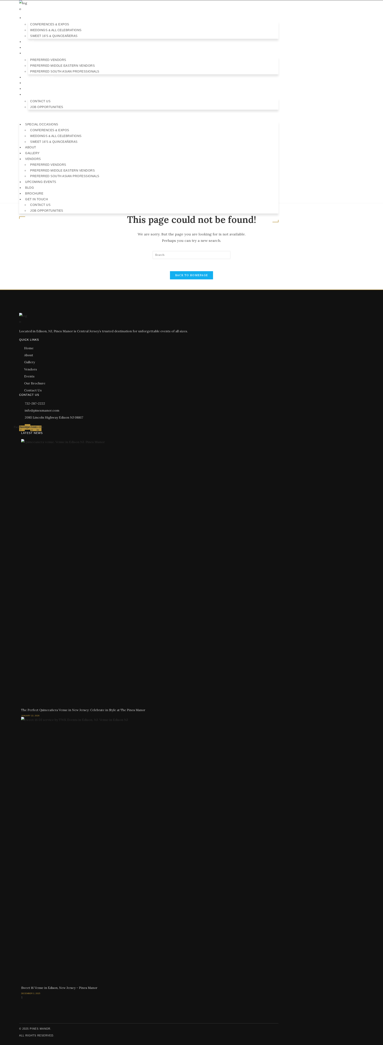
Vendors (31, 53)
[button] (148, 115)
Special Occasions (39, 17)
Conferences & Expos (49, 24)
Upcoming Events (38, 77)
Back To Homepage (191, 275)
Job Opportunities (46, 107)
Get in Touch (34, 94)
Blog (27, 82)
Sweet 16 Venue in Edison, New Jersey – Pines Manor (59, 988)
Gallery (30, 47)
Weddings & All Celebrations (56, 30)
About (28, 41)
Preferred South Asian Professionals (64, 71)
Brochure (32, 88)
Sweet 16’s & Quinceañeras (54, 36)
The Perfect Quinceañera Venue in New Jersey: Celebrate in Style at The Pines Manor (83, 710)
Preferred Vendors (48, 60)
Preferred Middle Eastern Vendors (62, 65)
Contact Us (40, 101)
